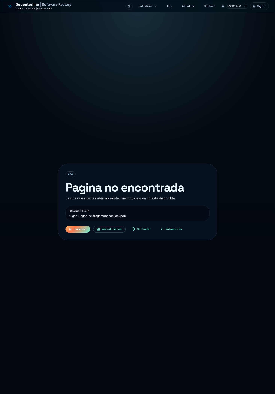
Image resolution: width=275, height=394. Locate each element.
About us (188, 6)
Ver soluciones (112, 229)
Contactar (144, 229)
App (169, 6)
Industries (145, 6)
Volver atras (174, 229)
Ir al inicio (80, 229)
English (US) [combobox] (234, 5)
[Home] (129, 6)
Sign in (261, 6)
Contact (209, 6)
